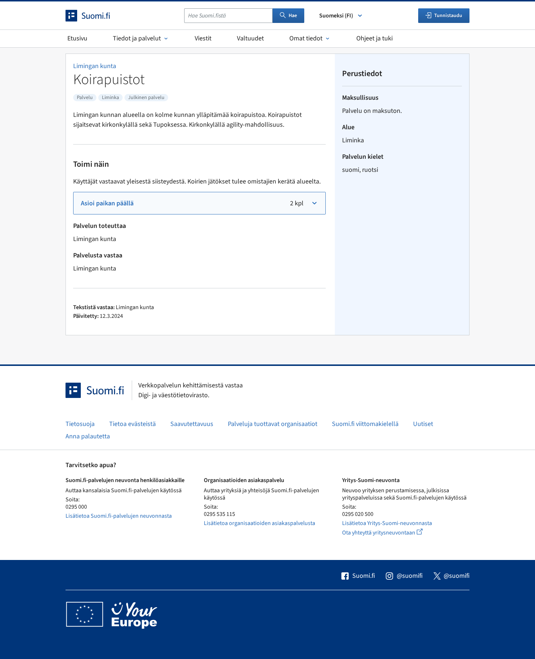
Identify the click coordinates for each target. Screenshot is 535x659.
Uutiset (423, 424)
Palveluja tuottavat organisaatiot (272, 424)
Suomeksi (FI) (336, 16)
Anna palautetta (88, 436)
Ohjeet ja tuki (374, 38)
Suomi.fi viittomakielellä (365, 424)
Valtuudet (250, 38)
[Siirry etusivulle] (94, 15)
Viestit (203, 38)
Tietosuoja (80, 424)
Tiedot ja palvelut (137, 38)
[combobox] (228, 15)
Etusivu (77, 38)
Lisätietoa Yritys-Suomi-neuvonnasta (387, 523)
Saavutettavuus (191, 424)
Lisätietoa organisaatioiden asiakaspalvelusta (259, 523)
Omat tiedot (305, 38)
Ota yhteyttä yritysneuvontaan (390, 532)
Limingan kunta (94, 66)
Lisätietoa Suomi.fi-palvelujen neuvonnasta (119, 516)
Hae (293, 15)
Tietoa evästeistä (132, 424)
